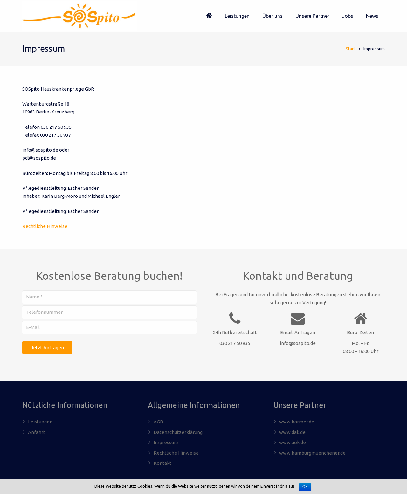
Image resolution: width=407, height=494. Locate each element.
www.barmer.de (296, 421)
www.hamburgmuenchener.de (312, 453)
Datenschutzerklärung (178, 432)
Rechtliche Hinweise (44, 226)
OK (305, 486)
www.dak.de (292, 432)
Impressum (166, 442)
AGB (158, 421)
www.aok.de (292, 442)
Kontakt (162, 463)
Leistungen (40, 421)
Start (350, 48)
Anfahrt (36, 432)
